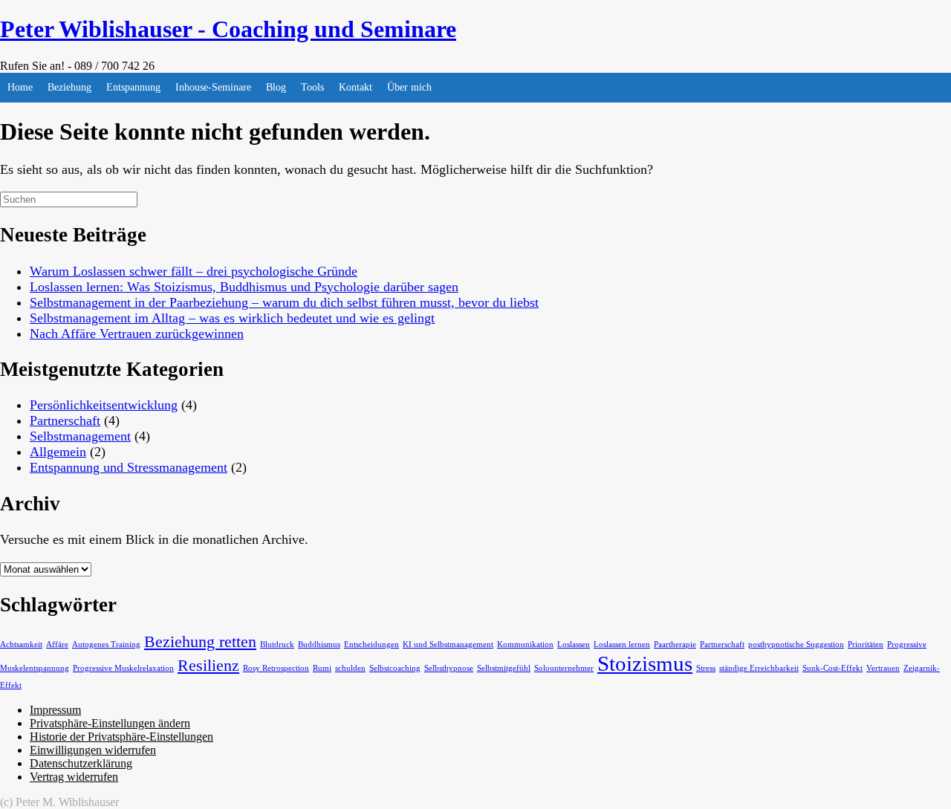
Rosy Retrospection (276, 668)
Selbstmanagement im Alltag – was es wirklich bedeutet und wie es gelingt (232, 318)
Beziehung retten (200, 642)
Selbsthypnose (448, 668)
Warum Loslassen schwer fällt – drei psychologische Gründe (193, 271)
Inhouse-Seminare (213, 87)
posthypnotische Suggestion (796, 644)
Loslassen (573, 644)
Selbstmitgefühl (503, 668)
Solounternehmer (564, 668)
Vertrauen (883, 668)
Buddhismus (319, 644)
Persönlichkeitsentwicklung (104, 404)
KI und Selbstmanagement (448, 644)
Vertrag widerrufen (74, 776)
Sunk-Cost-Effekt (832, 668)
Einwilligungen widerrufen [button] (93, 750)
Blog (276, 87)
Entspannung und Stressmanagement (128, 467)
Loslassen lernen (622, 644)
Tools (312, 87)
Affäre (57, 644)
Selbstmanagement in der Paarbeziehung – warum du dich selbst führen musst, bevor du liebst (284, 302)
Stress (705, 668)
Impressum (55, 710)
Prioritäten (865, 644)
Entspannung (133, 87)
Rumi (322, 668)
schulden (350, 668)
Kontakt (355, 87)
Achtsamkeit (21, 644)
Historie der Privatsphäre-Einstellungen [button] (121, 736)
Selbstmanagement (80, 436)
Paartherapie (675, 644)
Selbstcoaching (395, 668)
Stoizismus (644, 663)
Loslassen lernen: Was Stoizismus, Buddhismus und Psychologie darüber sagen (244, 286)
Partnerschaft (65, 420)
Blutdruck (277, 644)
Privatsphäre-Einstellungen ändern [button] (110, 723)
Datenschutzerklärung (81, 763)
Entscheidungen (371, 644)
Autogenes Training (106, 644)
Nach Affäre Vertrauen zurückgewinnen (137, 333)
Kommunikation (525, 644)
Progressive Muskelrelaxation (123, 668)
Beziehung (69, 87)
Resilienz (208, 666)
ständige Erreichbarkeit (759, 668)
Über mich (409, 87)
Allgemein (58, 451)
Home (20, 87)
